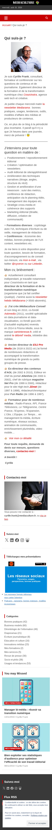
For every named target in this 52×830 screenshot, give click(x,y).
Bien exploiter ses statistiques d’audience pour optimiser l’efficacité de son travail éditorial (24, 759)
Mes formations (12, 648)
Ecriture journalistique (15, 637)
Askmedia (10, 313)
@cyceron (18, 263)
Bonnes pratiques (13, 621)
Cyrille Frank (22, 717)
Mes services (11, 652)
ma (23, 300)
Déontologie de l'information (18, 629)
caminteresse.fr (22, 331)
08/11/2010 (9, 766)
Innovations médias (14, 644)
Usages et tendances (15, 663)
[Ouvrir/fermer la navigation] (6, 18)
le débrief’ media (21, 335)
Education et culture (14, 640)
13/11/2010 (9, 717)
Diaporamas (10, 633)
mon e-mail (29, 260)
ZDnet (33, 386)
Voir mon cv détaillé (17, 438)
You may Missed (15, 673)
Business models (13, 625)
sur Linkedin (35, 263)
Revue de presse (13, 656)
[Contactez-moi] (26, 483)
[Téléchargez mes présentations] (26, 562)
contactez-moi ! (25, 451)
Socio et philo (11, 659)
